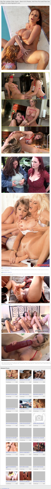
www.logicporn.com (5, 488)
